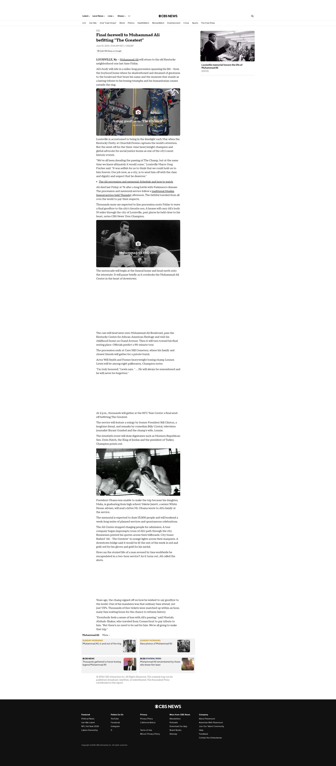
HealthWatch (143, 23)
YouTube (115, 719)
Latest (85, 16)
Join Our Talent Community (211, 726)
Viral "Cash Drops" (108, 23)
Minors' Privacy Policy (150, 734)
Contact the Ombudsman (210, 738)
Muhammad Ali (129, 59)
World (122, 23)
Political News (87, 719)
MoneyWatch (158, 23)
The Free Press (208, 23)
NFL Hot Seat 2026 (90, 726)
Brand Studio (175, 730)
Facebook (115, 722)
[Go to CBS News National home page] (168, 16)
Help (201, 730)
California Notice (148, 722)
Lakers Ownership (89, 730)
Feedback (203, 734)
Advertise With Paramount (211, 722)
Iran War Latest (88, 722)
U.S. (84, 23)
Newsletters (175, 719)
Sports (195, 23)
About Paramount (207, 719)
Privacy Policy (146, 719)
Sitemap (173, 734)
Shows (121, 16)
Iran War (93, 23)
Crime (186, 23)
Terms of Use (146, 730)
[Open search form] (252, 16)
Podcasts (174, 722)
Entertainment (173, 23)
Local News (98, 16)
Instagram (115, 726)
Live (111, 16)
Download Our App (178, 726)
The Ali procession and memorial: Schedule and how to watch (136, 181)
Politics (131, 23)
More (105, 635)
